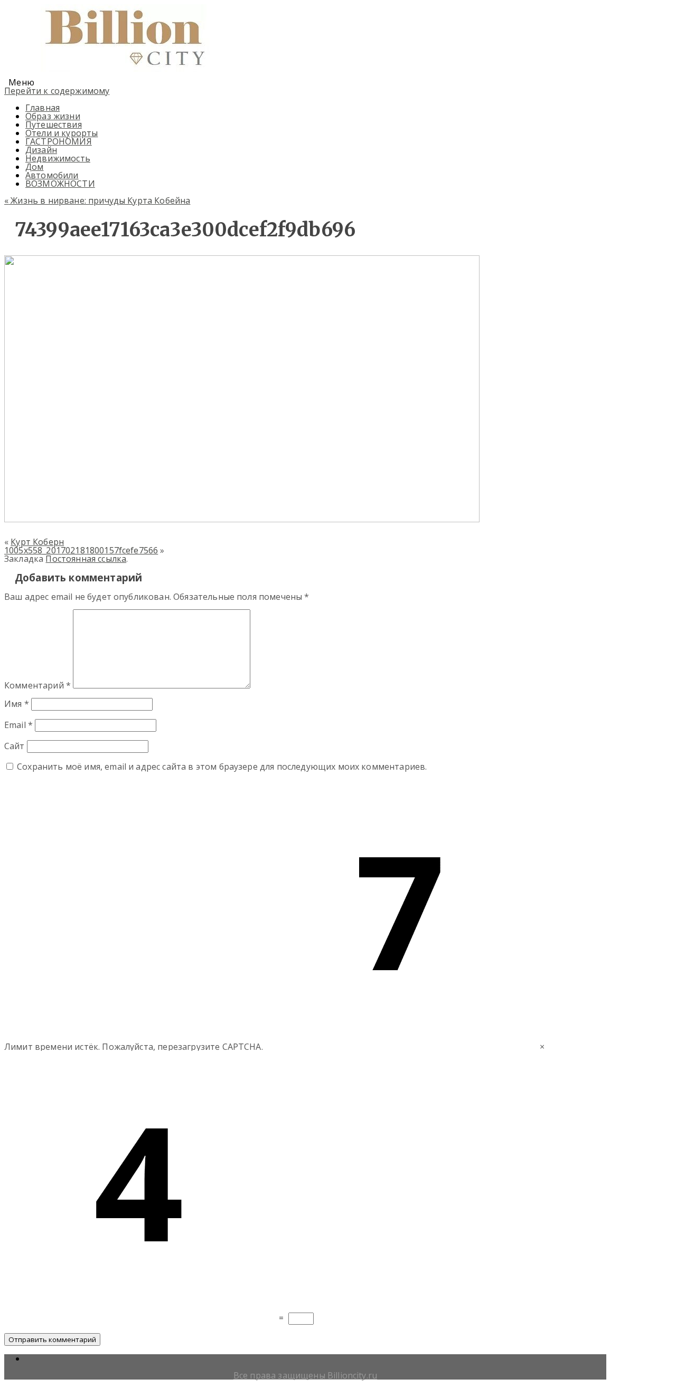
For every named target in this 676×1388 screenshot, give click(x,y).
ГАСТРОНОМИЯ (58, 141)
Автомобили (52, 175)
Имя (16, 704)
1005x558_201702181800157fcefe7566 (81, 550)
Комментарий (37, 685)
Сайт (14, 746)
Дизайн (41, 150)
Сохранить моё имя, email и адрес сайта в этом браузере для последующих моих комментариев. (222, 766)
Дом (34, 167)
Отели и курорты (61, 133)
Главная (42, 107)
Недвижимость (57, 158)
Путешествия (53, 124)
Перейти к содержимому (56, 91)
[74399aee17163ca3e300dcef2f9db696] (242, 519)
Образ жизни (52, 116)
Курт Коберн (37, 542)
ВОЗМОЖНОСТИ (60, 183)
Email (18, 725)
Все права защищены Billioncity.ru (305, 1375)
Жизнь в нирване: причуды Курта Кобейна (97, 200)
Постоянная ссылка (85, 558)
